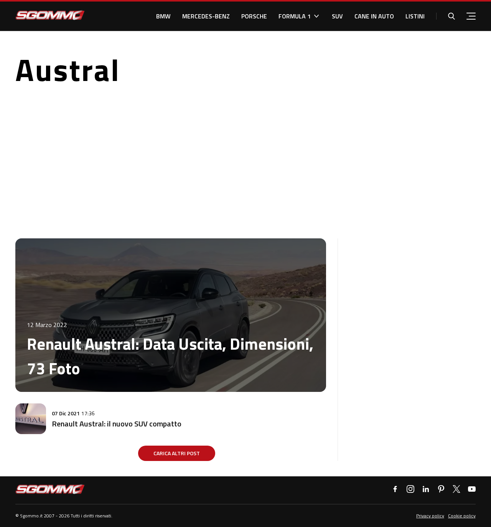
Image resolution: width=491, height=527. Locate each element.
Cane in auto (374, 16)
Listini (415, 16)
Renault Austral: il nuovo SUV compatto (116, 424)
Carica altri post (176, 453)
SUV (337, 16)
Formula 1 (294, 16)
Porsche (254, 16)
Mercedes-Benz (206, 16)
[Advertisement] (245, 161)
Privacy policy (430, 515)
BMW (163, 16)
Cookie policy (462, 515)
